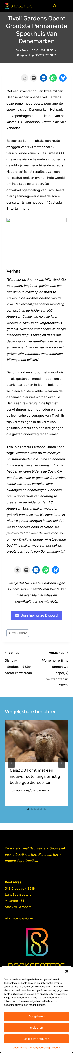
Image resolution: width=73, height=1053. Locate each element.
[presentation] (36, 741)
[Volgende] (61, 763)
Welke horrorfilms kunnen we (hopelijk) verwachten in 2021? (55, 669)
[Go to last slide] (11, 763)
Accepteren (36, 1016)
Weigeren (36, 1027)
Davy (25, 50)
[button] (67, 971)
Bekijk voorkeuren (36, 1039)
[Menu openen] (64, 6)
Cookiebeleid (20, 1047)
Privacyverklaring (39, 1047)
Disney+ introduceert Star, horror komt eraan (18, 663)
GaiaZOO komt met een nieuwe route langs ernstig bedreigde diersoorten (35, 776)
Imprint (56, 1047)
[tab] (28, 809)
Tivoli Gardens (17, 632)
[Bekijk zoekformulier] (54, 6)
